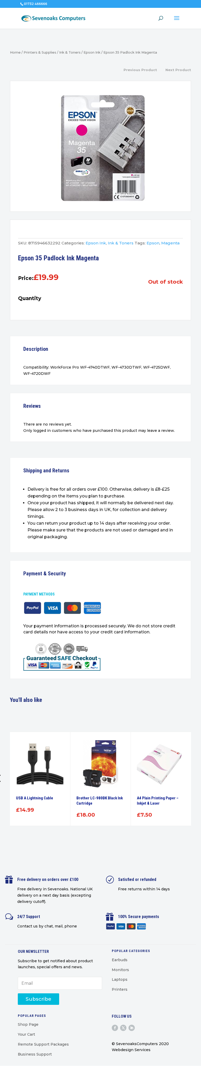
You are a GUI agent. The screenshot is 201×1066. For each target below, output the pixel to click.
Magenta (170, 242)
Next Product (178, 70)
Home (15, 52)
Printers (119, 989)
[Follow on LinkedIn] (132, 1028)
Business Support (35, 1054)
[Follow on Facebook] (115, 1028)
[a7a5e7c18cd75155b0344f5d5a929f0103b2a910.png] (100, 147)
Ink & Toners (70, 52)
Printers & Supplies (40, 52)
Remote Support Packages (43, 1044)
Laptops (119, 979)
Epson (153, 242)
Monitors (120, 969)
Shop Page (28, 1024)
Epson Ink (91, 52)
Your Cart (26, 1034)
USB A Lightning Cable (34, 798)
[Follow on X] (123, 1028)
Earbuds (119, 960)
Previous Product (140, 70)
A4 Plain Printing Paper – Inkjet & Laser (157, 801)
